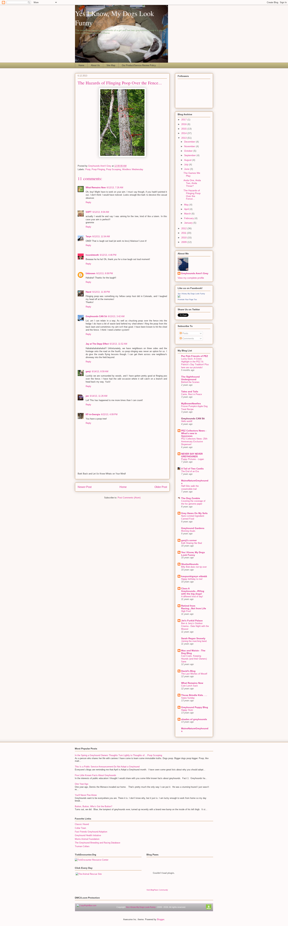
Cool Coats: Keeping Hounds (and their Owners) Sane (194, 659)
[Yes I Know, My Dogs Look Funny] (179, 296)
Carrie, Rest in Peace (191, 394)
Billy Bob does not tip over (194, 567)
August (188, 160)
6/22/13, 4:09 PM (109, 414)
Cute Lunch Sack (189, 685)
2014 (184, 133)
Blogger (160, 919)
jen (87, 396)
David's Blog (188, 671)
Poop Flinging (98, 169)
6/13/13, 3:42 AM (116, 316)
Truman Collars (82, 846)
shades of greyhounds (194, 719)
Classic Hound (82, 824)
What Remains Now (96, 187)
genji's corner (189, 540)
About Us (95, 65)
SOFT (89, 212)
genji (88, 371)
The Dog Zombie (190, 498)
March (188, 213)
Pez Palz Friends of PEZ (194, 356)
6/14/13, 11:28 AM (98, 396)
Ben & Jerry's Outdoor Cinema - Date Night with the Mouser (195, 626)
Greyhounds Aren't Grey (100, 166)
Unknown (90, 273)
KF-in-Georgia (93, 414)
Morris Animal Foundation (87, 839)
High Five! (186, 611)
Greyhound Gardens (192, 528)
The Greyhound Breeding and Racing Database (97, 842)
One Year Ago (81, 784)
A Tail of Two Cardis (192, 468)
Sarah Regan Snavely (193, 638)
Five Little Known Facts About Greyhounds (95, 775)
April (187, 209)
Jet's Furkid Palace (192, 620)
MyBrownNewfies (191, 403)
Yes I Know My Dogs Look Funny (141, 907)
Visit (157, 890)
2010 (184, 237)
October (188, 150)
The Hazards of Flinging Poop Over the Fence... (192, 194)
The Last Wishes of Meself (194, 673)
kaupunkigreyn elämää (194, 576)
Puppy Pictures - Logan (192, 459)
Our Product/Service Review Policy (139, 65)
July (186, 164)
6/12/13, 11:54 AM (101, 236)
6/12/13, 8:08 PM (104, 273)
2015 (184, 128)
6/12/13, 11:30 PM (101, 292)
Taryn (88, 236)
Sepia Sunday (188, 698)
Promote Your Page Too (187, 299)
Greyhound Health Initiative (88, 835)
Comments (188, 338)
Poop (87, 169)
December (190, 141)
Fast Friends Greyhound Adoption (91, 831)
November (190, 146)
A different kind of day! (192, 596)
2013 (184, 137)
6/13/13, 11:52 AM (118, 344)
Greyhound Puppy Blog (194, 707)
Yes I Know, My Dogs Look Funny (191, 294)
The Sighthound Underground (190, 378)
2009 (184, 242)
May (186, 204)
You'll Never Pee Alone (86, 795)
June (187, 169)
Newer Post (85, 487)
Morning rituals (188, 531)
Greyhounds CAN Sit (96, 316)
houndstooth (92, 255)
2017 (184, 119)
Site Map (110, 65)
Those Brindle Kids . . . (194, 695)
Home (81, 65)
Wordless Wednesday (132, 169)
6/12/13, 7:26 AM (115, 187)
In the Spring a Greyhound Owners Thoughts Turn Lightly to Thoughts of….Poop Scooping (118, 755)
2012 (184, 228)
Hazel (88, 292)
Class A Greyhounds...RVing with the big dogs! (192, 591)
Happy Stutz (187, 710)
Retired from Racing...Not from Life (193, 607)
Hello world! (186, 421)
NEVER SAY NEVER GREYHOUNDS (192, 455)
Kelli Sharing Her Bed (191, 543)
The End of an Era (190, 471)
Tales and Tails (189, 391)
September (190, 155)
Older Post (160, 487)
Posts (185, 333)
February (189, 218)
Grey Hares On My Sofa (194, 513)
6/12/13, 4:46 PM (108, 255)
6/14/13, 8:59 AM (100, 371)
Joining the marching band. (194, 641)
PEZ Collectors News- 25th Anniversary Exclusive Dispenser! (194, 441)
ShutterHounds (189, 564)
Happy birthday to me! (191, 579)
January (188, 222)
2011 (184, 233)
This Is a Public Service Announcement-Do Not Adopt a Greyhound (107, 766)
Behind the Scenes (190, 382)
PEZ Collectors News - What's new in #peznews (193, 433)
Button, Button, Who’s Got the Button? (93, 806)
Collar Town (80, 828)
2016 (184, 124)
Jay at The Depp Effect (97, 344)
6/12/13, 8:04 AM (100, 212)
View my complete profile (191, 277)
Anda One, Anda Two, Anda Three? (192, 183)
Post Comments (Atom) (129, 497)
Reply (88, 202)
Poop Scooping (113, 169)
